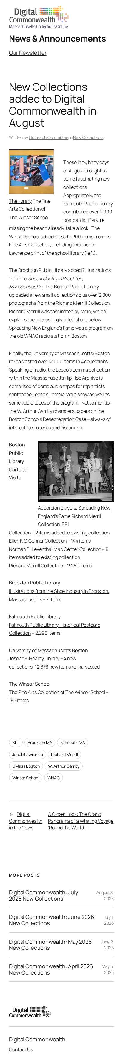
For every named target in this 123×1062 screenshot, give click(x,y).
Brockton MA (40, 742)
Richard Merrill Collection (36, 565)
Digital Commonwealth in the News (25, 821)
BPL (15, 742)
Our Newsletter (28, 53)
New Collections (88, 137)
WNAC (53, 778)
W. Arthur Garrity (63, 766)
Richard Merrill (64, 754)
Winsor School (25, 778)
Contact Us (21, 1049)
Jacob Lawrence (27, 754)
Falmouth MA (72, 742)
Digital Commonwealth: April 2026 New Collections (51, 969)
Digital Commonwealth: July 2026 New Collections (43, 895)
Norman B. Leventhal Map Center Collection (55, 549)
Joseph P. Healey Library (34, 658)
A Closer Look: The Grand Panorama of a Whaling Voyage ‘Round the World (80, 821)
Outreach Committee (48, 137)
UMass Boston (26, 766)
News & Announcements (57, 38)
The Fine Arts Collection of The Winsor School (57, 692)
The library (20, 201)
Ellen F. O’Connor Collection (38, 540)
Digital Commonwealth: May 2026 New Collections (50, 945)
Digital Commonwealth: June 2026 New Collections (51, 920)
